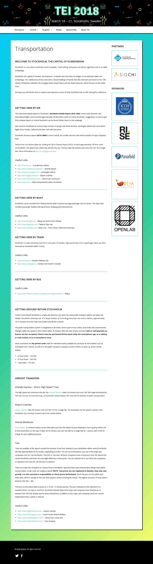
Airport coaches (21, 410)
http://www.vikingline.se (26, 221)
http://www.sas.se (24, 165)
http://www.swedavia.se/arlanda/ (30, 169)
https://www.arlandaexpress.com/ (30, 518)
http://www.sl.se (23, 182)
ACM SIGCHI (21, 549)
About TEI (85, 30)
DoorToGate (20, 427)
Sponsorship (71, 30)
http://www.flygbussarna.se (45, 151)
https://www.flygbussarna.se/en (29, 511)
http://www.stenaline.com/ (27, 228)
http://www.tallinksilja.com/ (27, 224)
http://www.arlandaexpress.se (28, 179)
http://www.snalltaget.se (26, 264)
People (59, 30)
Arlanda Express (55, 392)
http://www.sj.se (23, 260)
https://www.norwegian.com (28, 172)
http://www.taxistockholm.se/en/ (30, 521)
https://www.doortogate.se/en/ (29, 514)
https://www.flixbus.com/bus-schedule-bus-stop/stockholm (40, 294)
